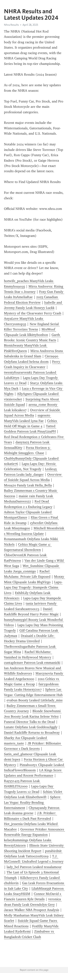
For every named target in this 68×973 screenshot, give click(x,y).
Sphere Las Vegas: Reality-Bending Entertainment (32, 802)
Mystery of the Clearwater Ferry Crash (32, 313)
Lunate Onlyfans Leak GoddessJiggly (30, 727)
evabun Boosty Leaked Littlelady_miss (35, 700)
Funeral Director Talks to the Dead (29, 722)
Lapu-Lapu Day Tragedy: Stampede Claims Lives (33, 587)
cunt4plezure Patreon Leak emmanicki (32, 663)
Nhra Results (11, 24)
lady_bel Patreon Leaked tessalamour (34, 867)
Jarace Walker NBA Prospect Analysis (31, 910)
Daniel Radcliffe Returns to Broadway (32, 732)
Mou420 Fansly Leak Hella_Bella (28, 485)
